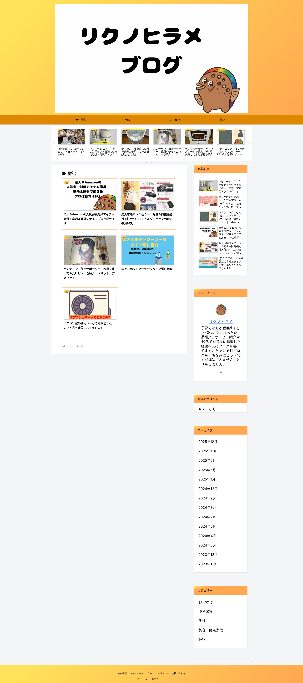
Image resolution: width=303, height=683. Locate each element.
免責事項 (122, 673)
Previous (53, 143)
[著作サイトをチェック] (221, 372)
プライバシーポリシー (158, 673)
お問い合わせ (178, 673)
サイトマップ (136, 673)
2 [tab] (151, 162)
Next (249, 143)
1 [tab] (146, 162)
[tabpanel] (71, 143)
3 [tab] (156, 162)
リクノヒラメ (221, 321)
